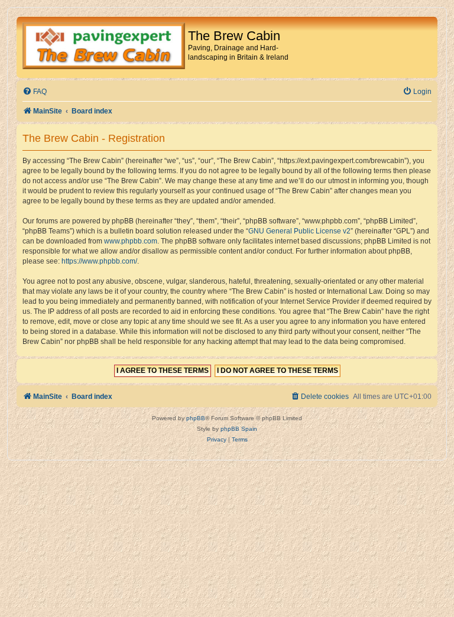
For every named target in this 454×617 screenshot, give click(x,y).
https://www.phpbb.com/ (99, 261)
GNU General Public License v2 (299, 231)
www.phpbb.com (130, 241)
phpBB (195, 418)
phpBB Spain (238, 429)
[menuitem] (34, 92)
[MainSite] (104, 47)
